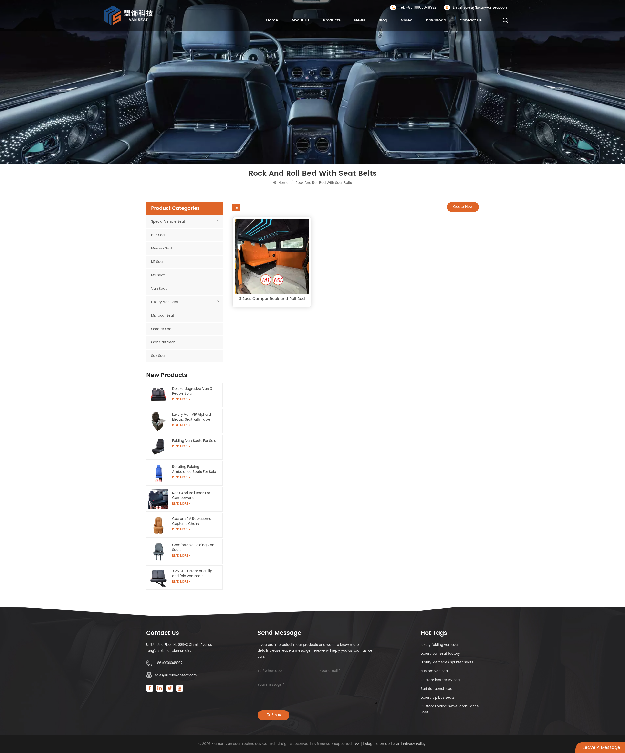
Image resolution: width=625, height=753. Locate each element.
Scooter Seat (162, 329)
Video (406, 20)
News (359, 20)
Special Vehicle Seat (168, 221)
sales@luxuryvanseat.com (176, 675)
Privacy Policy (414, 744)
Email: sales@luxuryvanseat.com (480, 7)
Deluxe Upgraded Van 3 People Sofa (192, 391)
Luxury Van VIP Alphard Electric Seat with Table (191, 417)
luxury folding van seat (440, 645)
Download (436, 20)
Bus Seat (158, 235)
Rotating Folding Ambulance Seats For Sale (194, 469)
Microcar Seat (162, 315)
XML (396, 744)
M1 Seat (157, 262)
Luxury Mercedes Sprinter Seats (447, 662)
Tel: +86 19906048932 (417, 7)
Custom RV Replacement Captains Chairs (193, 521)
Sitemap (383, 744)
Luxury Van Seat (164, 302)
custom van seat (435, 671)
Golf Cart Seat (163, 342)
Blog (383, 20)
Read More (180, 446)
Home (272, 20)
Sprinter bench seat (437, 688)
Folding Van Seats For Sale (194, 440)
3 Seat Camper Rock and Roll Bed (272, 298)
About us (301, 20)
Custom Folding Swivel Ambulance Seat (450, 709)
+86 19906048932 (169, 663)
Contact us (471, 20)
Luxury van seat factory (440, 653)
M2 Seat (158, 275)
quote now (463, 207)
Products (332, 20)
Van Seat (159, 288)
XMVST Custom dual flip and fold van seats (192, 573)
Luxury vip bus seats (437, 697)
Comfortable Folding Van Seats (193, 547)
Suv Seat (158, 356)
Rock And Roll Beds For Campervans (191, 495)
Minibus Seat (161, 248)
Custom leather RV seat (441, 680)
